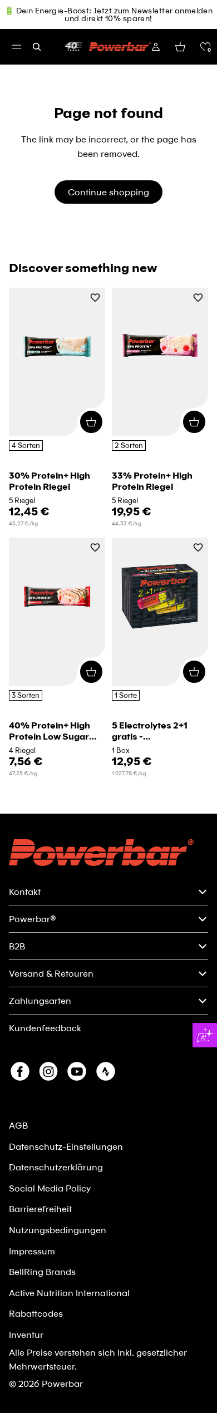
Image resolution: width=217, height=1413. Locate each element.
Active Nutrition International (69, 1292)
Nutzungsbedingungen (57, 1229)
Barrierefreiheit (40, 1208)
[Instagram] (48, 1071)
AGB (18, 1125)
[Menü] (16, 47)
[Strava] (106, 1071)
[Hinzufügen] (91, 422)
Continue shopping (108, 191)
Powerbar (62, 1383)
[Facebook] (20, 1071)
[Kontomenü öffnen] (156, 47)
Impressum (32, 1250)
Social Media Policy (50, 1188)
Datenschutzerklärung (56, 1166)
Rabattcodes (36, 1313)
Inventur (26, 1334)
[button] (205, 47)
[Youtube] (77, 1071)
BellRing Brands (42, 1271)
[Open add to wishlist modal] (95, 298)
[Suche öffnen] (36, 47)
